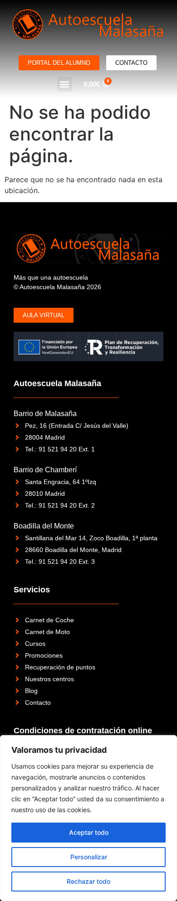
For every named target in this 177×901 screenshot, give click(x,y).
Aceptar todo (88, 832)
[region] (88, 818)
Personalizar (88, 857)
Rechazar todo (88, 881)
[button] (64, 84)
